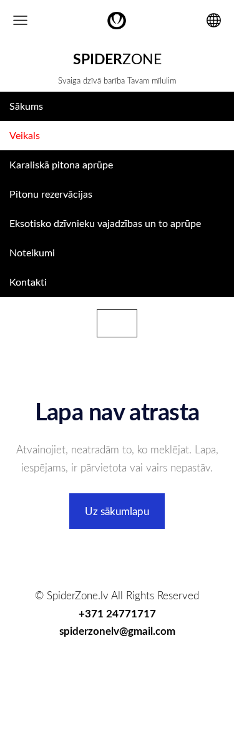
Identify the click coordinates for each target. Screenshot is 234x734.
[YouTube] (161, 667)
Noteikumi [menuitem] (32, 252)
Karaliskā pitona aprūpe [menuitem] (61, 164)
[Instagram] (132, 667)
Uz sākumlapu (117, 511)
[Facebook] (74, 667)
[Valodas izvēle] (214, 20)
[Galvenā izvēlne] (20, 20)
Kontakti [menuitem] (28, 282)
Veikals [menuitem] (24, 135)
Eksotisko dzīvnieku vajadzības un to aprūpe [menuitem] (105, 223)
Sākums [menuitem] (26, 106)
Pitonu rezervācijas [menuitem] (50, 194)
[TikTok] (102, 667)
